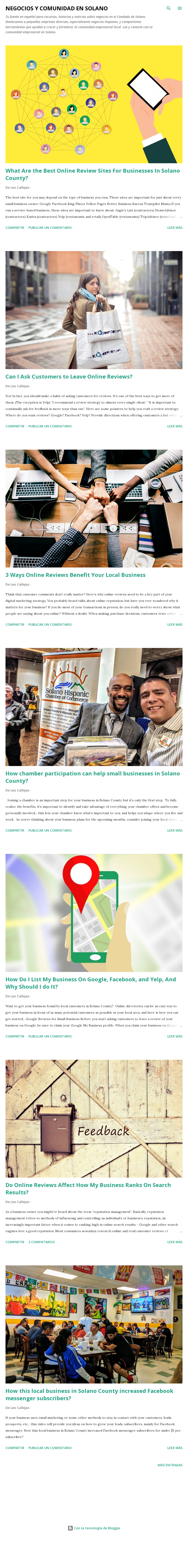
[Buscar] (168, 8)
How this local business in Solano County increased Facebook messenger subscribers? (89, 1394)
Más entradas (170, 1465)
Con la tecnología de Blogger (96, 1528)
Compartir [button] (15, 227)
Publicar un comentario (50, 227)
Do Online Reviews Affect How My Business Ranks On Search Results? (88, 1188)
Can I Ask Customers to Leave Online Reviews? (69, 376)
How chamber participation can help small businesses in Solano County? (93, 776)
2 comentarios (41, 1242)
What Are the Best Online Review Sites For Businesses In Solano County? (93, 174)
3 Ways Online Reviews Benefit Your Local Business (76, 574)
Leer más (174, 227)
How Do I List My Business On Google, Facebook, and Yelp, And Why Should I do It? (91, 982)
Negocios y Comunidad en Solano (57, 8)
